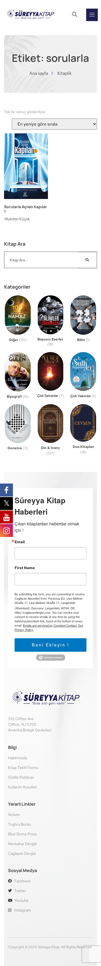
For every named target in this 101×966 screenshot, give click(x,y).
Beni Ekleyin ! (50, 645)
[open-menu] (92, 14)
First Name (25, 568)
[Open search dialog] (75, 14)
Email (20, 542)
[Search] (87, 260)
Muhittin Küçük (17, 219)
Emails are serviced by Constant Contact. (50, 625)
